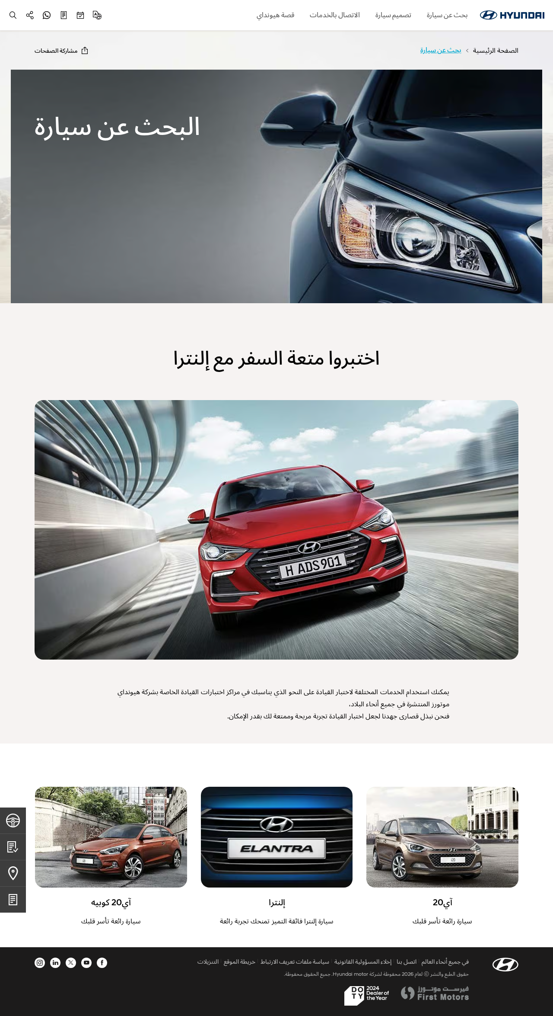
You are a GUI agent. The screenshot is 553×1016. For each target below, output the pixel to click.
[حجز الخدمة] (80, 15)
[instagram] (40, 963)
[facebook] (102, 963)
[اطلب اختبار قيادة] (13, 820)
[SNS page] (29, 15)
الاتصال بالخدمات (335, 15)
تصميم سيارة (393, 15)
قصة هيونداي (275, 15)
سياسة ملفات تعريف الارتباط (295, 961)
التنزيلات (208, 961)
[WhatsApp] (46, 15)
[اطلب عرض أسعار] (13, 846)
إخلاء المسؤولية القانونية (362, 961)
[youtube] (86, 963)
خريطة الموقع (239, 961)
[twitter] (71, 963)
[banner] (276, 186)
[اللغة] (97, 15)
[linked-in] (55, 963)
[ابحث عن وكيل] (13, 873)
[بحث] (13, 15)
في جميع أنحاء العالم (445, 961)
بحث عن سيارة (447, 15)
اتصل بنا (406, 961)
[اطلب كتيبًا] (63, 15)
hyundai (512, 15)
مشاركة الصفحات (56, 50)
